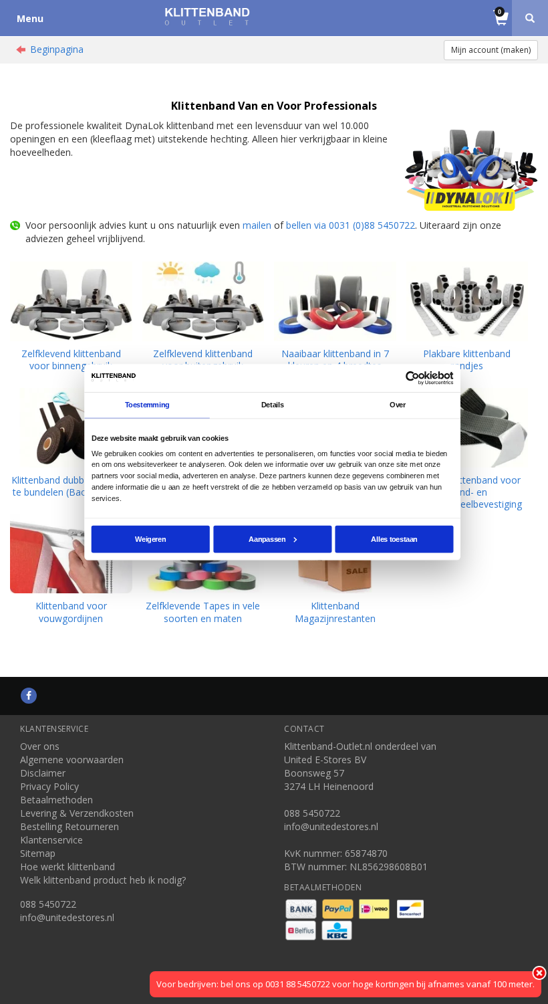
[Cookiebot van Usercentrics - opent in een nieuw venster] (413, 378)
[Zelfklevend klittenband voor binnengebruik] (71, 301)
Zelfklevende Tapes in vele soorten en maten (203, 611)
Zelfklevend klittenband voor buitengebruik (203, 359)
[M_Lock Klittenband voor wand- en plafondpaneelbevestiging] (467, 428)
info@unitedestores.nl (67, 917)
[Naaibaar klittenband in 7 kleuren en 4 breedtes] (335, 301)
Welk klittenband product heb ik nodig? (103, 880)
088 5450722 (48, 904)
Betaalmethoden (56, 799)
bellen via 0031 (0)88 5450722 (350, 225)
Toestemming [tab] (147, 405)
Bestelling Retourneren (69, 826)
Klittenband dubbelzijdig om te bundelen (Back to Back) (71, 486)
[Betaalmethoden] (302, 907)
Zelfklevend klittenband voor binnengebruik (71, 359)
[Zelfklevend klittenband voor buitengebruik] (203, 301)
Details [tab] (272, 405)
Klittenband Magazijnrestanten (335, 611)
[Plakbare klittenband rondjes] (467, 301)
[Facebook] (28, 695)
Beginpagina (57, 49)
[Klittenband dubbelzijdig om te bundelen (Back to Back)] (71, 428)
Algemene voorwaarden (72, 759)
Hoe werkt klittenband (67, 866)
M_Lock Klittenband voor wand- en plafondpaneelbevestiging (467, 492)
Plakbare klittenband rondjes (467, 359)
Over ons (39, 746)
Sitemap (37, 853)
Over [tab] (398, 405)
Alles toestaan (394, 538)
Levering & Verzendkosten (77, 813)
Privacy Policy (49, 786)
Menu (30, 18)
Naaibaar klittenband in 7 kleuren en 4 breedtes (335, 359)
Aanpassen (267, 538)
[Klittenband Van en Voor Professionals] (207, 16)
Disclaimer (42, 773)
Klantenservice (51, 839)
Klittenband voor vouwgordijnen (71, 611)
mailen (257, 225)
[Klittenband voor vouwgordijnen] (71, 554)
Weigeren (150, 538)
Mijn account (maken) (491, 50)
